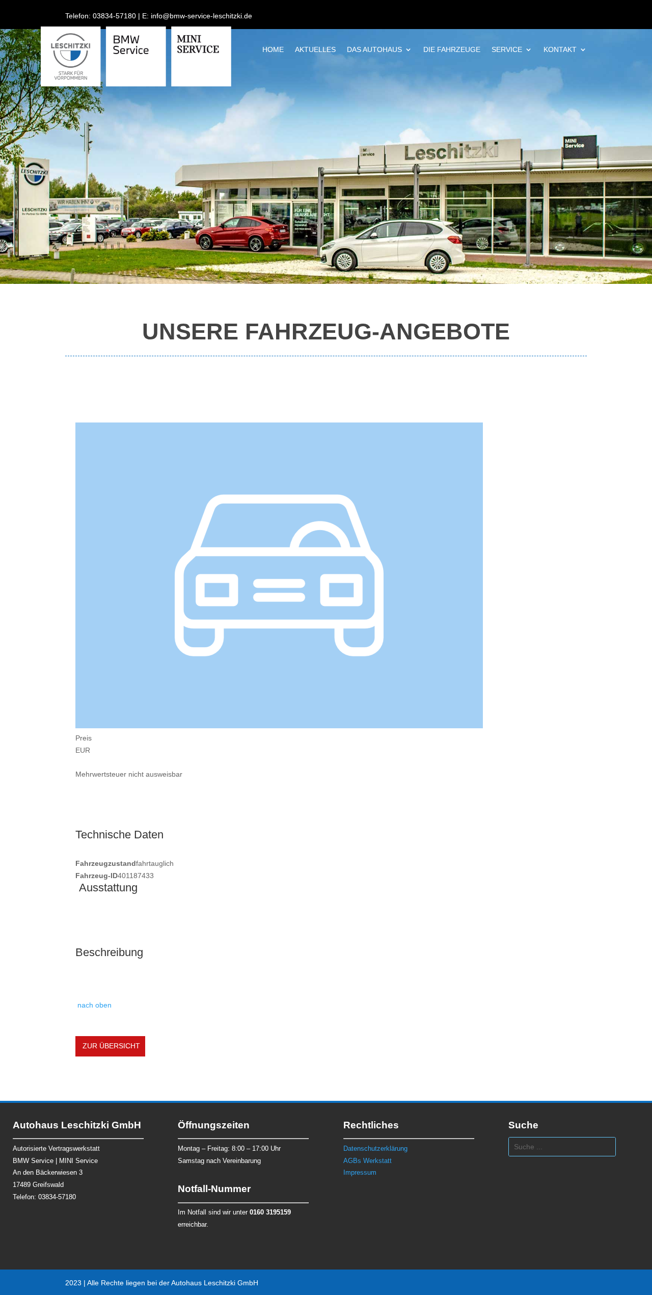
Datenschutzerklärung (375, 1148)
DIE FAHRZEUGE (451, 50)
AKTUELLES (315, 50)
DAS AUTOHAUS (374, 50)
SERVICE (507, 50)
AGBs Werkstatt (367, 1161)
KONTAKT (560, 50)
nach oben (93, 1005)
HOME (273, 50)
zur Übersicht (110, 1046)
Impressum (359, 1172)
